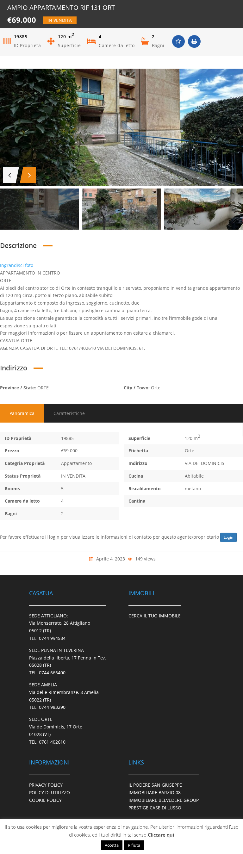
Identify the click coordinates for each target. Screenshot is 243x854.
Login (228, 537)
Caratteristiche (69, 413)
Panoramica (21, 413)
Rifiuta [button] (134, 845)
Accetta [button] (112, 845)
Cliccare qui (161, 835)
